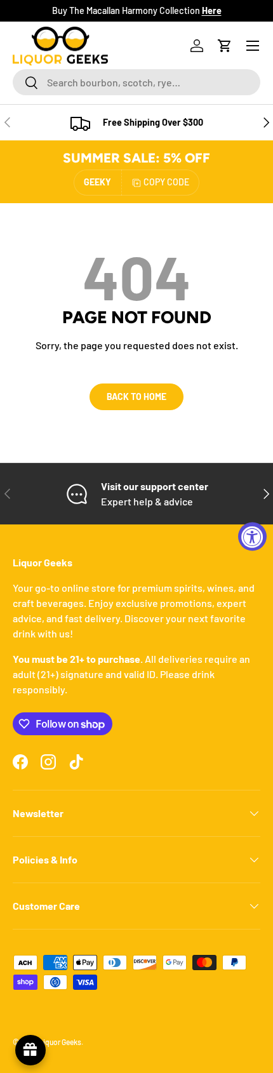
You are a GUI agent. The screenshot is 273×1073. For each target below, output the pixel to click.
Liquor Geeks (60, 1041)
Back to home (136, 396)
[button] (225, 46)
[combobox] (136, 82)
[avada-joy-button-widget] (30, 1050)
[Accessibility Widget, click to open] (252, 537)
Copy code (166, 182)
